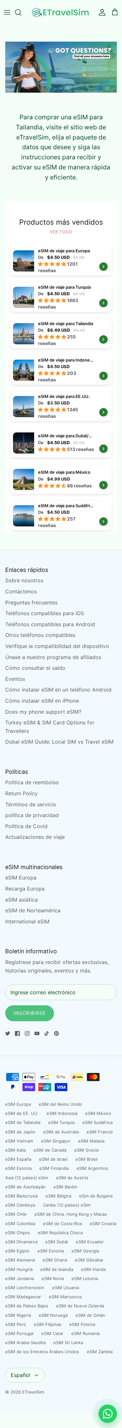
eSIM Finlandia (54, 1168)
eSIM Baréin (65, 1186)
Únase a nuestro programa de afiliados (53, 657)
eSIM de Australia (61, 1131)
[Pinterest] (56, 1033)
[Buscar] (21, 12)
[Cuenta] (100, 12)
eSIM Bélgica (58, 1195)
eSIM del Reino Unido (60, 1104)
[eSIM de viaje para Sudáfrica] (23, 515)
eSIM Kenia (53, 1278)
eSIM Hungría (19, 1269)
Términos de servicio (30, 804)
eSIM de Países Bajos (26, 1305)
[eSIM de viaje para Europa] (23, 260)
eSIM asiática (21, 899)
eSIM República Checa (60, 1232)
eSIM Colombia (20, 1223)
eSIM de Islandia (56, 1269)
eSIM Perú (15, 1324)
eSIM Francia (100, 1131)
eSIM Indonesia (62, 1113)
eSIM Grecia (86, 1150)
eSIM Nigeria (18, 1315)
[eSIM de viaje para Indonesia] (23, 369)
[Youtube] (36, 1033)
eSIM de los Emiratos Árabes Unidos (42, 1351)
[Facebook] (17, 1033)
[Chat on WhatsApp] (108, 1414)
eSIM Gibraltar (89, 1260)
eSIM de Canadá (50, 1150)
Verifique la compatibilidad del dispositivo (57, 646)
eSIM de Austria (72, 1177)
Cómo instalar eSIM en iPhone (42, 700)
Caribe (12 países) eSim (66, 1205)
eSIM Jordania (19, 1278)
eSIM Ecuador (90, 1241)
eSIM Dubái (56, 1241)
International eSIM (27, 921)
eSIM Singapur (55, 1141)
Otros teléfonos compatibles (40, 635)
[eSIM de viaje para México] (61, 479)
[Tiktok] (46, 1033)
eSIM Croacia (103, 1223)
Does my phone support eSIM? (43, 711)
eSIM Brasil (86, 1159)
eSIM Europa (20, 877)
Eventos (15, 679)
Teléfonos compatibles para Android (50, 624)
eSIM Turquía (61, 1122)
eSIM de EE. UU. (22, 1113)
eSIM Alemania (20, 1260)
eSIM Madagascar (23, 1296)
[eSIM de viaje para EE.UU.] (23, 406)
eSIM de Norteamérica (33, 910)
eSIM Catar (52, 1333)
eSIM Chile (16, 1214)
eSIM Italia (15, 1150)
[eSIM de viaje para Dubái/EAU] (61, 442)
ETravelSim (33, 1392)
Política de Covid (26, 826)
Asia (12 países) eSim (26, 1177)
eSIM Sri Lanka (68, 1342)
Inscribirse (30, 1013)
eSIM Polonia (82, 1324)
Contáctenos (21, 591)
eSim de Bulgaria (96, 1195)
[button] (52, 264)
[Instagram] (27, 1033)
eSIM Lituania (65, 1287)
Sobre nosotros (24, 580)
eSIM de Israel (53, 1159)
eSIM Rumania (85, 1333)
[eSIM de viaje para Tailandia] (23, 333)
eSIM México (98, 1113)
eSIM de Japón (20, 1131)
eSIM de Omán (90, 1315)
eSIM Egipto (17, 1250)
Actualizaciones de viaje (35, 837)
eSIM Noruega (53, 1315)
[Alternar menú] (7, 12)
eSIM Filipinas (47, 1324)
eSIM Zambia (100, 1351)
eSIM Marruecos (65, 1296)
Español (20, 1375)
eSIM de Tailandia (22, 1122)
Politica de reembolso (32, 782)
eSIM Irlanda (93, 1269)
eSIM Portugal (19, 1333)
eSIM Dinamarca (21, 1241)
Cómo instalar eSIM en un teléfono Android (58, 689)
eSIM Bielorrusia (21, 1195)
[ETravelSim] (61, 12)
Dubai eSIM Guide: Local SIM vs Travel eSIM (59, 741)
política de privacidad (32, 815)
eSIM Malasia (91, 1141)
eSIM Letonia (85, 1278)
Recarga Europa (25, 888)
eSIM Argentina (92, 1168)
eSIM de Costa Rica (62, 1223)
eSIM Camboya (20, 1205)
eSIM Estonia (18, 1168)
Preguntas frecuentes (31, 602)
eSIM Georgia (85, 1250)
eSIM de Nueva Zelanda (80, 1305)
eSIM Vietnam (19, 1141)
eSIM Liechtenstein (24, 1287)
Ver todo (61, 231)
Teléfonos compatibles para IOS (44, 613)
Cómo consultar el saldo (35, 668)
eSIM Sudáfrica (97, 1122)
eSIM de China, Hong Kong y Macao (70, 1214)
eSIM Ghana (55, 1260)
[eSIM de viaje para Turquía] (23, 297)
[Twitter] (7, 1033)
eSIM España (18, 1159)
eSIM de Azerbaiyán (25, 1186)
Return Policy (21, 793)
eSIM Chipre (17, 1232)
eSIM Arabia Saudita (25, 1342)
